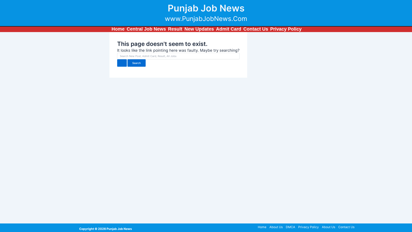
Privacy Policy (308, 227)
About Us (276, 227)
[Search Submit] (122, 63)
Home (262, 227)
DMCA (290, 227)
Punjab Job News (206, 8)
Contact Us (346, 227)
